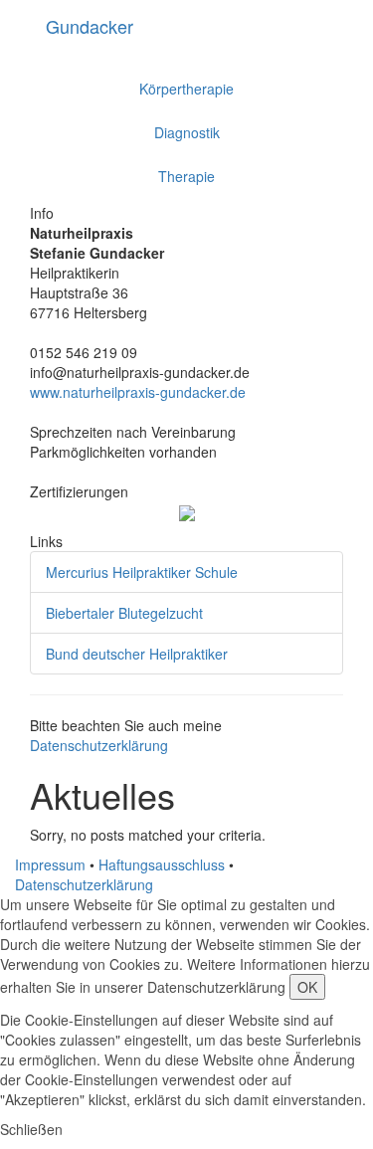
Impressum (50, 864)
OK (307, 987)
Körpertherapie (186, 88)
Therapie (186, 176)
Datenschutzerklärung (99, 745)
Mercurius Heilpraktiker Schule (142, 572)
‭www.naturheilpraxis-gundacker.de (138, 392)
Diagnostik (187, 132)
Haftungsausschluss (161, 864)
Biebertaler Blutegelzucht (124, 613)
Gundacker (89, 26)
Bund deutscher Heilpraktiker (137, 654)
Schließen (31, 1129)
